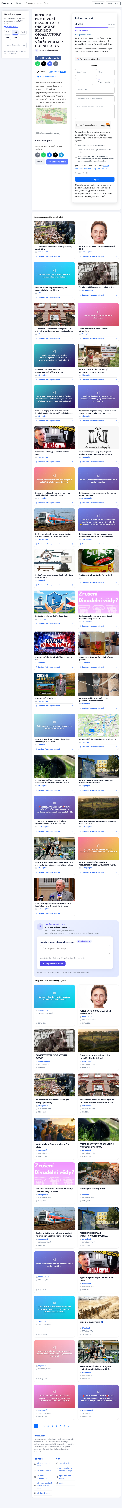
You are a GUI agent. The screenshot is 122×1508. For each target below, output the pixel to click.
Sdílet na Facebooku (50, 58)
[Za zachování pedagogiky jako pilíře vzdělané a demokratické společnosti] (98, 445)
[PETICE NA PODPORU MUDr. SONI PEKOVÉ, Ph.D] (98, 240)
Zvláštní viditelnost (48, 76)
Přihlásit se (98, 3)
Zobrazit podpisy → (82, 30)
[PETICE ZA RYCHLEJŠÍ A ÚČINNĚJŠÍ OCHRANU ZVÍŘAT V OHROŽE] (98, 363)
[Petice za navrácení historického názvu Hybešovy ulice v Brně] (54, 733)
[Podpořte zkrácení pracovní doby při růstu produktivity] (54, 568)
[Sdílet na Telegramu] (61, 154)
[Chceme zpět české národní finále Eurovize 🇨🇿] (54, 651)
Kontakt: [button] (47, 3)
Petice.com (7, 3)
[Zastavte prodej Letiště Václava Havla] (54, 608)
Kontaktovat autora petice (48, 133)
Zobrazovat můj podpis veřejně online (91, 145)
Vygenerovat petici (54, 963)
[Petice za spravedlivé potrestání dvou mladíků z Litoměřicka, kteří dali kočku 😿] (98, 527)
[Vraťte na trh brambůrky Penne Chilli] (98, 567)
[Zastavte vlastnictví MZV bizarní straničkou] (98, 322)
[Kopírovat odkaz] (55, 63)
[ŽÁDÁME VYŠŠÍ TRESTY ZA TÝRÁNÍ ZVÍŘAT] (98, 280)
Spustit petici (113, 3)
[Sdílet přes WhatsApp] (37, 63)
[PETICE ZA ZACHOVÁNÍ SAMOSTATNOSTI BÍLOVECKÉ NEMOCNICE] (98, 774)
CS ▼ (20, 3)
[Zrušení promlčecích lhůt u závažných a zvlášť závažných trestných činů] (54, 486)
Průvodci (38, 1458)
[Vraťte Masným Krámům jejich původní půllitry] (98, 651)
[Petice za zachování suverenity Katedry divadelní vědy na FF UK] (98, 610)
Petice (42, 71)
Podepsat (95, 179)
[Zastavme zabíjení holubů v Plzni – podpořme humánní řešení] (98, 692)
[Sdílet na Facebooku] (49, 154)
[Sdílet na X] (43, 63)
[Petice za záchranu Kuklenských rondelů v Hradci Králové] (98, 815)
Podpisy (58, 71)
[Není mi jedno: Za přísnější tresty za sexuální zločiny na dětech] (54, 281)
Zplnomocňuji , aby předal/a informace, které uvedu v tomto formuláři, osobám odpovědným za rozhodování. (96, 158)
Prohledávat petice (34, 3)
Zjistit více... (12, 26)
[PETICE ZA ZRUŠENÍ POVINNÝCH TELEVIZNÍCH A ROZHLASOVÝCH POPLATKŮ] (98, 856)
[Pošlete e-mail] (49, 63)
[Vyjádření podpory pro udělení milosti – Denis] (54, 445)
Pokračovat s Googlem (90, 59)
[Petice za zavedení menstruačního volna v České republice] (98, 486)
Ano (79, 173)
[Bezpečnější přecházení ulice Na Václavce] (98, 731)
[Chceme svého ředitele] (54, 690)
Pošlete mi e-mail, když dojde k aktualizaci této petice (94, 151)
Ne (87, 173)
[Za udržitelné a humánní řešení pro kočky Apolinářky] (54, 240)
